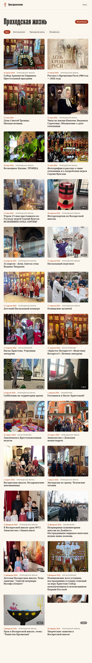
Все (7, 32)
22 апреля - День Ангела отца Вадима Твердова (21, 265)
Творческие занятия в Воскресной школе (60, 633)
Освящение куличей (59, 308)
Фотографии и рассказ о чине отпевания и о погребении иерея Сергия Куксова (67, 171)
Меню (85, 5)
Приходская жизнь (37, 32)
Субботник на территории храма (23, 395)
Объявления (54, 32)
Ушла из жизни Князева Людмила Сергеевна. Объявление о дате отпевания (67, 123)
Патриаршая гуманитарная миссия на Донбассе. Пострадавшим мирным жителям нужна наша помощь (67, 532)
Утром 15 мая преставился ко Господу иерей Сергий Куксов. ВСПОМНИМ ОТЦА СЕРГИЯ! (22, 218)
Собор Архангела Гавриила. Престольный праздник (20, 77)
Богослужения (19, 32)
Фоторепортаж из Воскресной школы (65, 217)
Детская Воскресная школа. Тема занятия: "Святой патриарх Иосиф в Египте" (24, 580)
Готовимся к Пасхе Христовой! (65, 395)
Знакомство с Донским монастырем (61, 439)
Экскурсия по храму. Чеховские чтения (66, 484)
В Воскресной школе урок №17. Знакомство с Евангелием (22, 529)
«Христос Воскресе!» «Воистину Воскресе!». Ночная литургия (66, 352)
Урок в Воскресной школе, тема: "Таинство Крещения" (23, 633)
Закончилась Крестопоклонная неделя (22, 439)
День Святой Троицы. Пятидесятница (17, 122)
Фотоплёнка (82, 22)
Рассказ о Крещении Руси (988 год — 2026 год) (67, 77)
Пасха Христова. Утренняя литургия (19, 352)
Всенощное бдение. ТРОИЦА (21, 168)
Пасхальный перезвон (60, 263)
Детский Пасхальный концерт (22, 308)
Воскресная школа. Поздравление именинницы (24, 484)
